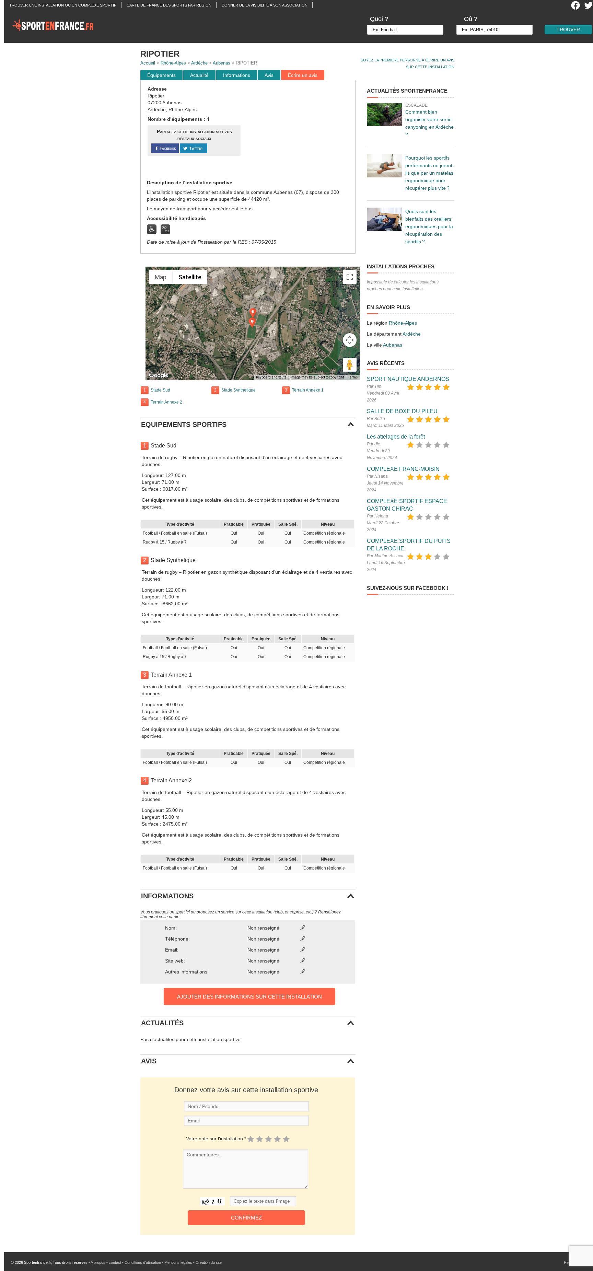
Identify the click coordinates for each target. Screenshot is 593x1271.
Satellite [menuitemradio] (189, 277)
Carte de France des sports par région (169, 5)
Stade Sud (160, 390)
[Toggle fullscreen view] (350, 277)
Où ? (470, 18)
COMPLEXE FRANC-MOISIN (403, 469)
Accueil (147, 63)
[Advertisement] (298, 130)
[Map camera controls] (350, 340)
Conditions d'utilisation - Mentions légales (158, 1262)
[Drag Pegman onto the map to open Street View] (350, 365)
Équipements (161, 75)
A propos (98, 1262)
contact (115, 1262)
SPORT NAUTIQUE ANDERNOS (408, 379)
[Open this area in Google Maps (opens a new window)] (158, 375)
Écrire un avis (302, 75)
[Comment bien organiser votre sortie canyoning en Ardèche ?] (384, 114)
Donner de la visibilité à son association (264, 5)
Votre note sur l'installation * (216, 1138)
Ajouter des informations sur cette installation (249, 997)
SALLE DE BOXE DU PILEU (402, 411)
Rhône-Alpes (173, 63)
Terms (353, 377)
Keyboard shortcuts (271, 377)
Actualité (199, 75)
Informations (236, 75)
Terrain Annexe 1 (308, 390)
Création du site (209, 1262)
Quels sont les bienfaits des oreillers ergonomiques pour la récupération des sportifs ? (429, 226)
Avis (269, 75)
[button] (253, 313)
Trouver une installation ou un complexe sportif (62, 5)
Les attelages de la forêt (396, 437)
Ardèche (199, 63)
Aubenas (221, 63)
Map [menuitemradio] (160, 277)
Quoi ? (379, 18)
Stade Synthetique (238, 390)
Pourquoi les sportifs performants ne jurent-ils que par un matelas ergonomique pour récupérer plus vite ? (429, 173)
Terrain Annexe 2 (166, 402)
